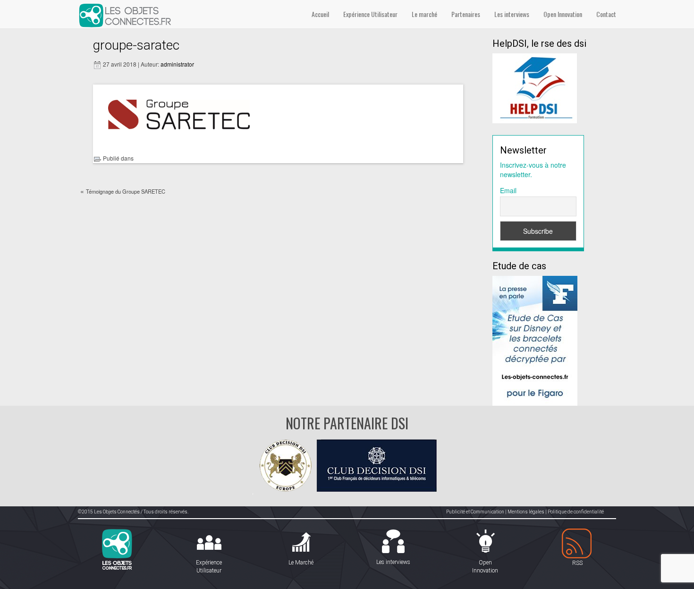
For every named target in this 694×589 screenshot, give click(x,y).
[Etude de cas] (534, 339)
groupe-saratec (136, 45)
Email (508, 190)
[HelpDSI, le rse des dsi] (534, 87)
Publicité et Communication (475, 511)
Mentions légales (526, 511)
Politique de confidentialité (576, 511)
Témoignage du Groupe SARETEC (125, 191)
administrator (177, 64)
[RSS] (577, 544)
